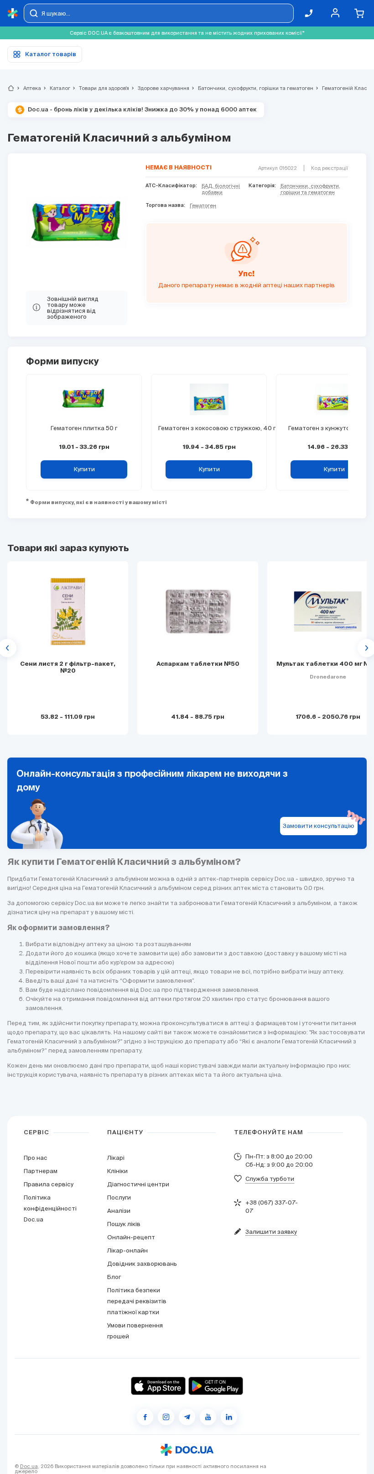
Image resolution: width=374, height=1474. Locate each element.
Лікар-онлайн (127, 1250)
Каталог (56, 88)
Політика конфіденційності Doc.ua (50, 1208)
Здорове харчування (159, 88)
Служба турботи (269, 1178)
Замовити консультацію (318, 825)
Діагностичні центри (138, 1184)
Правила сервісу (48, 1184)
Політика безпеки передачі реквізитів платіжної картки (136, 1301)
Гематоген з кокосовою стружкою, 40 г (209, 428)
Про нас (35, 1157)
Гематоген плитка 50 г (84, 428)
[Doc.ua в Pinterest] (229, 1417)
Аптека (28, 88)
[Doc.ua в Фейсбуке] (145, 1417)
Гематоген (203, 205)
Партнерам (40, 1171)
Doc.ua (29, 1466)
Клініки (117, 1171)
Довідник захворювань (142, 1263)
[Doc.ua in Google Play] (215, 1386)
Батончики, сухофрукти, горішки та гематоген (251, 88)
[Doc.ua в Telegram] (187, 1417)
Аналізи (118, 1210)
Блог (114, 1277)
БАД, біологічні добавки (221, 189)
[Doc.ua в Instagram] (166, 1417)
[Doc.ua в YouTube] (208, 1417)
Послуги (119, 1197)
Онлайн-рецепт (131, 1237)
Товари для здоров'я (100, 88)
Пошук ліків (123, 1224)
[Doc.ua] (12, 13)
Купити (84, 469)
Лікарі (116, 1157)
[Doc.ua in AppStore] (158, 1386)
